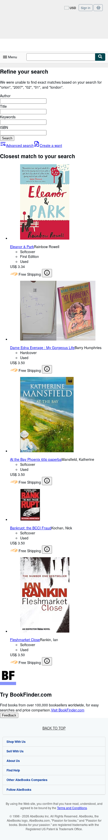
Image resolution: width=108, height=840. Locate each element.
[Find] (100, 57)
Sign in (85, 8)
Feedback (9, 715)
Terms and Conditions (72, 808)
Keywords (8, 116)
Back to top (54, 728)
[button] (47, 273)
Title (3, 106)
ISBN (4, 127)
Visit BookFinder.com (67, 709)
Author (5, 95)
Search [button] (7, 138)
